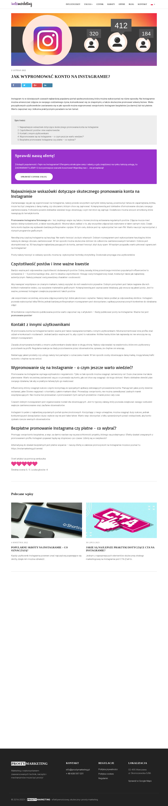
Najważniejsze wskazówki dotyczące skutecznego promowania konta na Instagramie (59, 127)
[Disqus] (84, 619)
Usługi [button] (87, 4)
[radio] (13, 464)
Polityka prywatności (108, 769)
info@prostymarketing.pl (78, 769)
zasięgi (138, 402)
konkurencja (17, 415)
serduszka (41, 458)
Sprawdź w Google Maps (140, 781)
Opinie (122, 4)
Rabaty (111, 4)
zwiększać (129, 402)
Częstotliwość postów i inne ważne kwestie (40, 130)
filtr (124, 227)
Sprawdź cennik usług (34, 177)
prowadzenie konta (111, 388)
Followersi (33, 210)
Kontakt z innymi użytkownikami (34, 133)
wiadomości (87, 284)
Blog (131, 4)
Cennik (100, 4)
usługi (45, 355)
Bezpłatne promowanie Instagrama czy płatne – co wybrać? (48, 140)
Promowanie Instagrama (23, 220)
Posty (14, 255)
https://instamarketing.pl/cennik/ (27, 448)
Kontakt (142, 4)
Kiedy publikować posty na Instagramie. (114, 312)
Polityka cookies (106, 774)
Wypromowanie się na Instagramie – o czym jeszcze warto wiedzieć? (52, 136)
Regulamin (103, 778)
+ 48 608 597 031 (75, 773)
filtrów (41, 301)
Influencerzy (73, 4)
